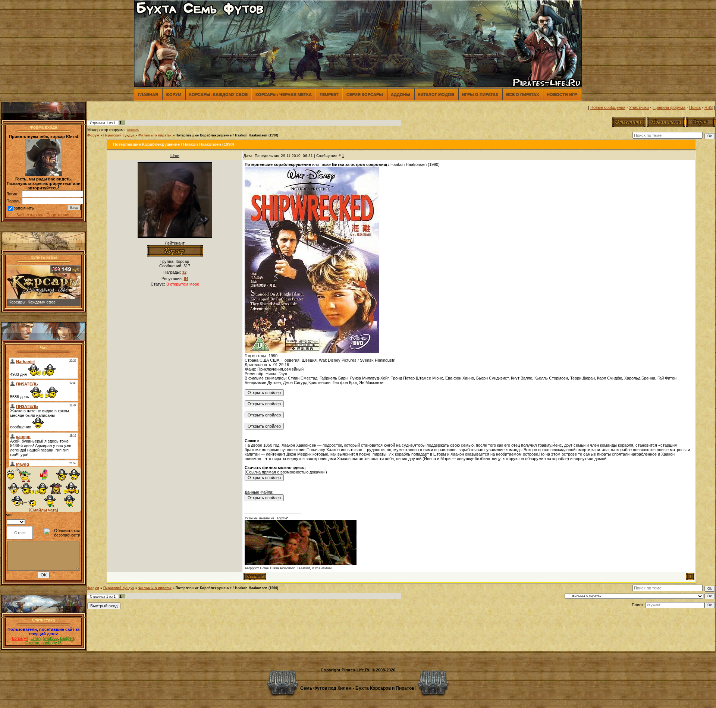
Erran (36, 638)
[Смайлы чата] (43, 510)
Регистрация (58, 215)
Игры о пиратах (480, 94)
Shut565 (50, 638)
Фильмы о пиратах (155, 135)
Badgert (67, 638)
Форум (173, 94)
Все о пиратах (522, 94)
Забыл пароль (29, 215)
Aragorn (133, 130)
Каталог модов (436, 94)
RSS (708, 107)
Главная (148, 94)
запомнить (24, 208)
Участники (639, 107)
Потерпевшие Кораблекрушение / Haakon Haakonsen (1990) (227, 135)
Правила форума (669, 107)
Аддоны (400, 94)
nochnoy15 (51, 643)
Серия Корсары (364, 94)
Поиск (695, 107)
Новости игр (562, 94)
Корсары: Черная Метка (283, 94)
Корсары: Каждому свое (218, 94)
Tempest (329, 94)
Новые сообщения (607, 107)
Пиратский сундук (118, 135)
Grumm (32, 643)
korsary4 (20, 638)
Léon (174, 156)
